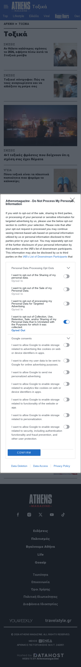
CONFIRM (24, 452)
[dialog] (40, 333)
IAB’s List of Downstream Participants (45, 256)
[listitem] (40, 268)
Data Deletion (19, 465)
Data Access (40, 465)
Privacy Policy (62, 465)
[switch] (66, 276)
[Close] (73, 201)
